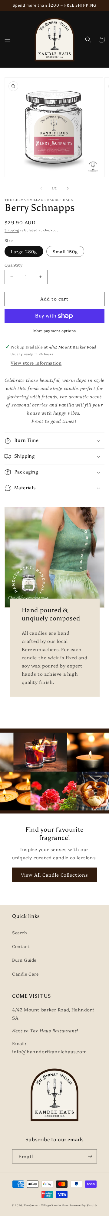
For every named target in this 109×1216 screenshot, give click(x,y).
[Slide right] (67, 188)
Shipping (12, 230)
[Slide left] (41, 188)
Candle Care (25, 974)
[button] (7, 39)
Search (19, 932)
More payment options (54, 330)
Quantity (13, 264)
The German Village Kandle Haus (46, 1205)
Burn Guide (24, 960)
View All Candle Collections (54, 874)
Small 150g (65, 251)
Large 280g (24, 251)
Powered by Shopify (83, 1205)
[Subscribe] (90, 1156)
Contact (20, 946)
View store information (36, 363)
